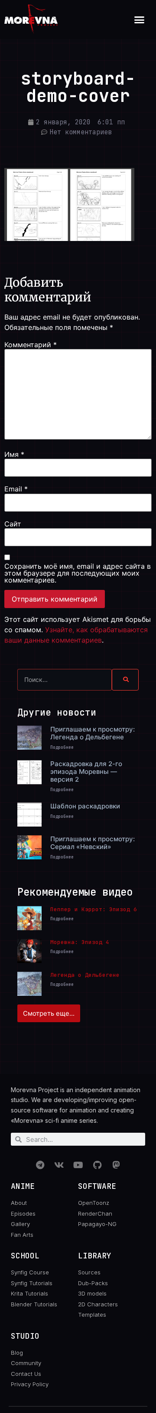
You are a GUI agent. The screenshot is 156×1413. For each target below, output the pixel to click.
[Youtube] (78, 1165)
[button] (139, 19)
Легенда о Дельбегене (85, 975)
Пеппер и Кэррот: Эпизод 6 (93, 909)
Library (94, 1256)
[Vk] (59, 1165)
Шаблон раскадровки (85, 806)
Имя (14, 454)
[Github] (97, 1165)
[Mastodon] (116, 1165)
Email (16, 488)
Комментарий (30, 344)
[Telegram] (40, 1165)
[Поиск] (125, 680)
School (25, 1256)
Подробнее (62, 747)
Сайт (12, 523)
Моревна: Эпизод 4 (79, 942)
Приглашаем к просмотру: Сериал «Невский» (92, 843)
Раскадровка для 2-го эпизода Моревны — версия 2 (86, 771)
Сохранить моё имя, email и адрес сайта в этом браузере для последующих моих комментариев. (77, 573)
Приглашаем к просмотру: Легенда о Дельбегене (92, 733)
